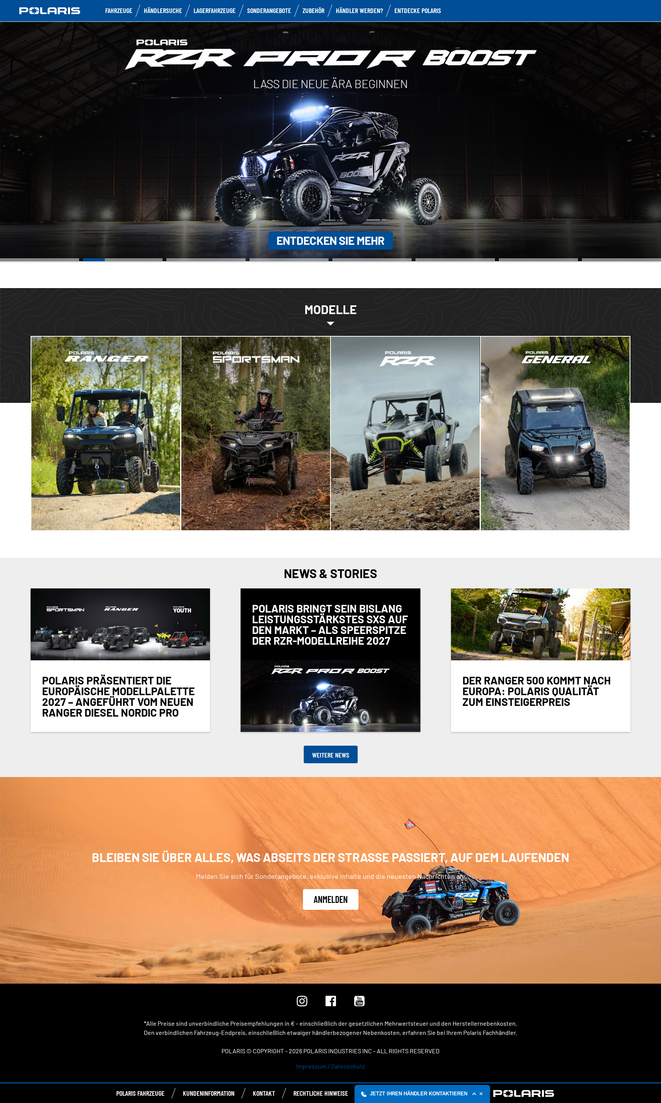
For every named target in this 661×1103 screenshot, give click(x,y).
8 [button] (621, 259)
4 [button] (289, 259)
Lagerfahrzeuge (215, 10)
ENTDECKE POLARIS (417, 10)
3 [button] (206, 259)
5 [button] (372, 259)
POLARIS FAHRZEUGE (140, 1093)
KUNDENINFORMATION (208, 1093)
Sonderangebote (269, 10)
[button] (422, 1094)
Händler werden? (359, 10)
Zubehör (313, 10)
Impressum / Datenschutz (330, 1066)
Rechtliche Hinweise (320, 1093)
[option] (330, 140)
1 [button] (39, 259)
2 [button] (122, 259)
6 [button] (455, 259)
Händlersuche (163, 10)
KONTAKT (264, 1093)
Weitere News (330, 755)
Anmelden (331, 899)
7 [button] (538, 259)
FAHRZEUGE (118, 10)
